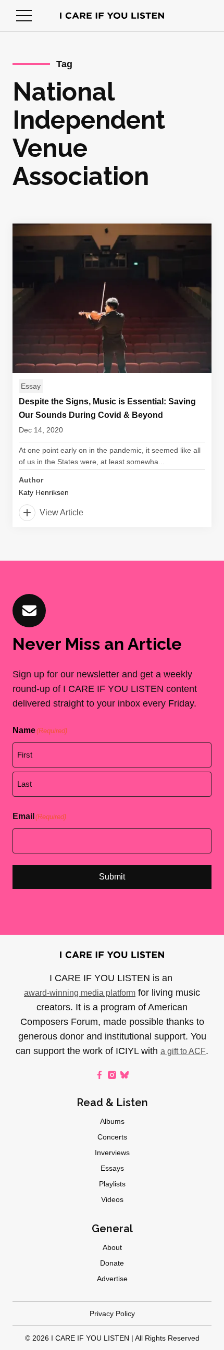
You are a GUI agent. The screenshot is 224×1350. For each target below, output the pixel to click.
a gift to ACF (183, 1051)
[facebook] (99, 1075)
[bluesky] (124, 1075)
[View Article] (112, 375)
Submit (112, 876)
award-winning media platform (79, 992)
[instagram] (112, 1075)
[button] (24, 15)
